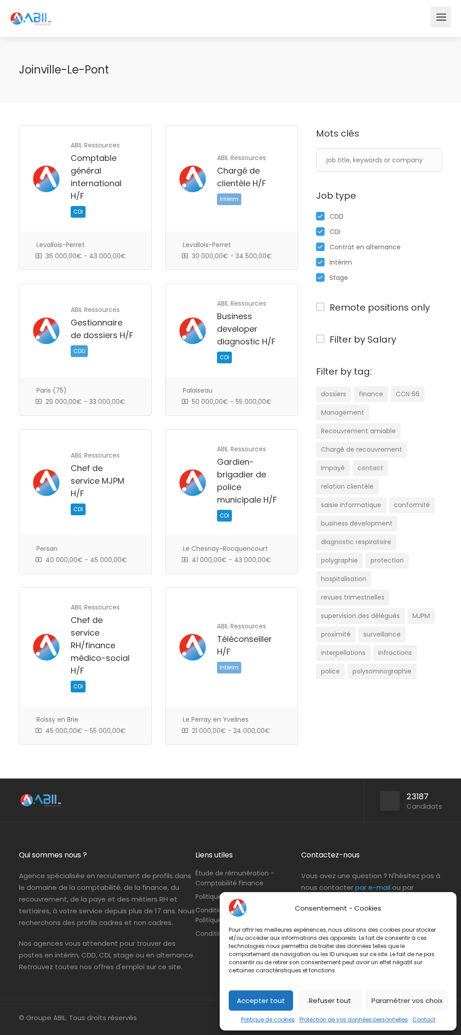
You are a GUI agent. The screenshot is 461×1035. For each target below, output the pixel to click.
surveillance (382, 634)
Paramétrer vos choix (407, 1000)
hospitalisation (343, 578)
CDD (336, 216)
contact (370, 467)
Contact (423, 1019)
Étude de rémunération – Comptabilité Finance (235, 878)
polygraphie (339, 560)
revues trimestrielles (352, 597)
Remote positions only (380, 307)
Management (342, 412)
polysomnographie (382, 671)
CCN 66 (408, 393)
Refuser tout (330, 1000)
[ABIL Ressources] (31, 14)
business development (357, 523)
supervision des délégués (360, 615)
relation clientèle (347, 486)
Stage (339, 278)
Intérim (341, 262)
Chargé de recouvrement (361, 449)
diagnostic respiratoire (356, 541)
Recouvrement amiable (358, 430)
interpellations (343, 652)
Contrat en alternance (365, 247)
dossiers (333, 393)
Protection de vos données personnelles (353, 1019)
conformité (412, 504)
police (330, 671)
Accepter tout (261, 1000)
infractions (395, 652)
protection (387, 560)
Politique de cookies (268, 1019)
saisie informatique (351, 504)
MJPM (421, 615)
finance (371, 393)
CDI (335, 232)
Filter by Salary (363, 339)
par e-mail (372, 887)
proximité (336, 634)
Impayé (333, 467)
